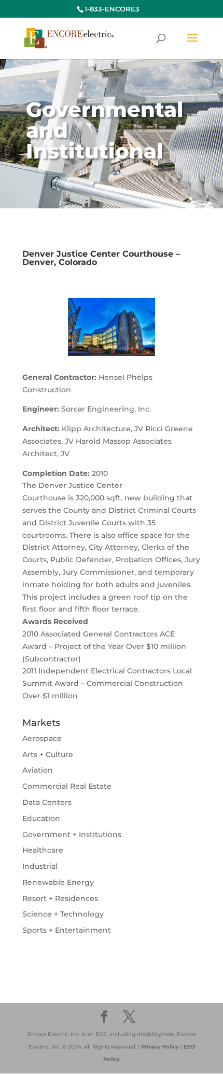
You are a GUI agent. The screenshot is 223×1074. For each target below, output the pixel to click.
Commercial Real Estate (67, 786)
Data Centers (47, 802)
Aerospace (42, 738)
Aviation (37, 770)
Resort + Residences (60, 898)
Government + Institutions (71, 834)
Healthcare (42, 850)
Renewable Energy (58, 882)
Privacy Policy (160, 1046)
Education (41, 818)
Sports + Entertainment (66, 930)
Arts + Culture (47, 754)
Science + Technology (63, 914)
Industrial (40, 866)
